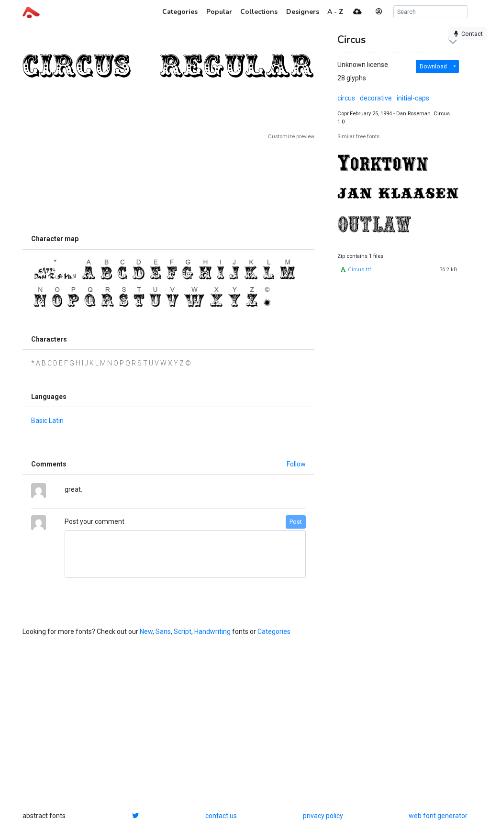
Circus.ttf (359, 269)
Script (182, 631)
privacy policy (323, 816)
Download (433, 66)
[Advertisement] (168, 185)
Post (296, 522)
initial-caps (413, 98)
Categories (273, 631)
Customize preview (291, 136)
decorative (376, 98)
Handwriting (212, 631)
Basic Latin (47, 420)
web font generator (438, 816)
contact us (221, 816)
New (146, 631)
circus (346, 98)
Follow (296, 464)
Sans (163, 631)
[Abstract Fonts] (31, 11)
